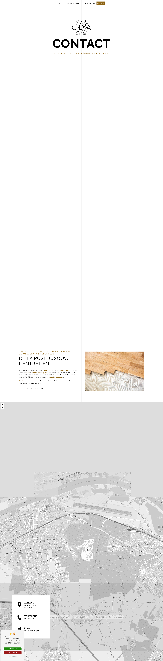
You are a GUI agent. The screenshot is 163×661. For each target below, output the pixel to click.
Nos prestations (73, 3)
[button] (81, 617)
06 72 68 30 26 (29, 618)
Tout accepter (12, 649)
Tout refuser (12, 653)
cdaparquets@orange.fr (31, 630)
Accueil (62, 3)
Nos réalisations (88, 3)
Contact (100, 3)
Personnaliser (12, 656)
